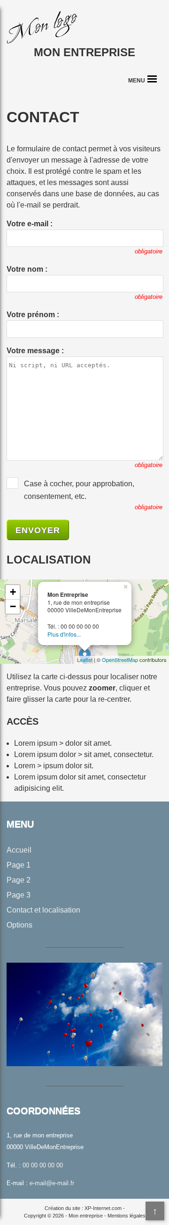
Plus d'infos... (64, 634)
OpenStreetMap (120, 659)
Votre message (33, 351)
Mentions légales (127, 1215)
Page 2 (19, 880)
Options (19, 925)
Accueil (19, 850)
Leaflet (84, 659)
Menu (136, 80)
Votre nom (25, 269)
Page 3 (19, 895)
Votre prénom (31, 315)
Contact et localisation (43, 910)
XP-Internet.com (103, 1208)
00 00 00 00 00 (43, 1165)
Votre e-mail (27, 224)
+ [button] (13, 592)
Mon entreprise (84, 52)
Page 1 (19, 865)
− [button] (13, 606)
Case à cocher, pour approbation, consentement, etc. (79, 490)
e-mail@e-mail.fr (52, 1183)
